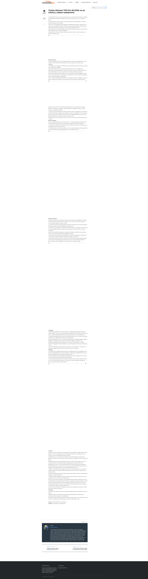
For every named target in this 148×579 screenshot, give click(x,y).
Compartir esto (84, 521)
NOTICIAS (71, 2)
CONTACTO (95, 2)
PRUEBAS (77, 2)
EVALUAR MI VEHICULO (86, 2)
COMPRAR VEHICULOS (61, 2)
